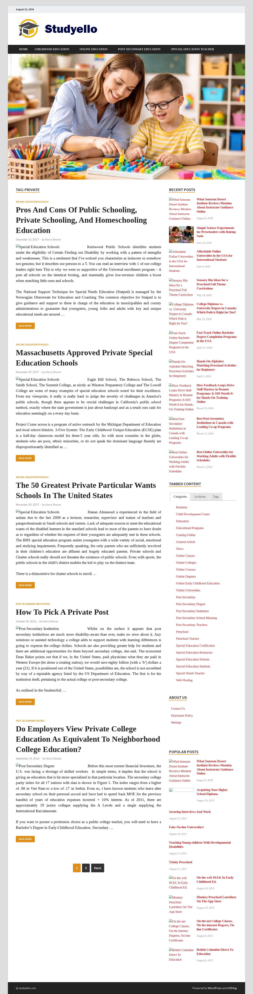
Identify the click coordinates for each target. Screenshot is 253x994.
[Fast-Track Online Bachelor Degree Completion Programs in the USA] (181, 333)
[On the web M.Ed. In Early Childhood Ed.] (181, 878)
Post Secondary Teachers (191, 625)
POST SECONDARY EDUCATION (139, 49)
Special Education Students (193, 666)
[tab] (180, 497)
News (179, 548)
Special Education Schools (32, 201)
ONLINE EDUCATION (94, 49)
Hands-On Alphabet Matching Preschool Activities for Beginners (216, 365)
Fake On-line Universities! (186, 827)
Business (181, 507)
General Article (185, 542)
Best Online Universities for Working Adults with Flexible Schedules (216, 456)
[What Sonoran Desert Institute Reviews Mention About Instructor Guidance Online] (181, 200)
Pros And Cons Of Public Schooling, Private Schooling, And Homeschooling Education (81, 220)
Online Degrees (186, 576)
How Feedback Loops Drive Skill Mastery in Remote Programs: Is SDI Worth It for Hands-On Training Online (215, 393)
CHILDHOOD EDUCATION (52, 49)
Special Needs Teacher (190, 673)
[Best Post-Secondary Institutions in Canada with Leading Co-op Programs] (181, 419)
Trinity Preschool (180, 862)
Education (182, 521)
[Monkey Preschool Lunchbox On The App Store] (181, 897)
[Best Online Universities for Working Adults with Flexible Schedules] (181, 452)
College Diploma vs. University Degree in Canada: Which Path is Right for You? (217, 308)
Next (97, 868)
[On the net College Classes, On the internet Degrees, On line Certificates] (181, 921)
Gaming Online (185, 535)
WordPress (215, 988)
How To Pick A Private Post (62, 612)
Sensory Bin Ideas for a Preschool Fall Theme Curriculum (212, 284)
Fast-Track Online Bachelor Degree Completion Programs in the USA (217, 337)
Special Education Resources (194, 652)
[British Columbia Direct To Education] (181, 950)
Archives (200, 496)
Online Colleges (186, 562)
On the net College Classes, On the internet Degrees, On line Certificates (215, 925)
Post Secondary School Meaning (196, 618)
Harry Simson (53, 239)
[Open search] (235, 49)
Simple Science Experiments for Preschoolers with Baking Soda (216, 232)
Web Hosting (184, 680)
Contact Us (178, 708)
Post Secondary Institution (33, 604)
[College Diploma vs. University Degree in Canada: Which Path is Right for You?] (181, 304)
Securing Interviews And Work (190, 811)
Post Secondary (185, 597)
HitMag (232, 988)
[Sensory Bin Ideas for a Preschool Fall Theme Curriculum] (181, 280)
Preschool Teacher (187, 638)
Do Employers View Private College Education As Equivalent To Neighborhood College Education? (88, 739)
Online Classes (185, 555)
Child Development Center (193, 514)
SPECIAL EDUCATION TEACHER (192, 49)
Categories (180, 496)
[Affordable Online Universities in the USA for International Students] (181, 252)
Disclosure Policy (182, 715)
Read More (24, 325)
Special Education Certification (195, 645)
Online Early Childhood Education (198, 583)
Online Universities (188, 590)
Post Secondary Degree (30, 720)
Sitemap (176, 722)
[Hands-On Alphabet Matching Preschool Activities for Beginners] (181, 362)
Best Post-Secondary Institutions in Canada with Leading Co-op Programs (215, 423)
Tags (216, 496)
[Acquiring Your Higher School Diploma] (181, 790)
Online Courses (185, 569)
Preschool (182, 631)
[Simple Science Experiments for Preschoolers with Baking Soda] (181, 228)
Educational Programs (190, 528)
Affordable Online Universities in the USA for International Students (214, 255)
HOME (23, 49)
